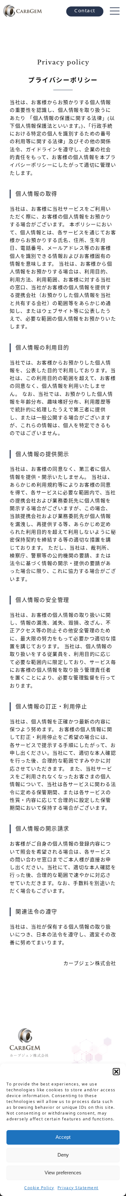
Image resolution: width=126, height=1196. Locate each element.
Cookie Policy (39, 1188)
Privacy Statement (78, 1188)
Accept (63, 1137)
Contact (84, 10)
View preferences (63, 1172)
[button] (116, 1071)
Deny (63, 1155)
